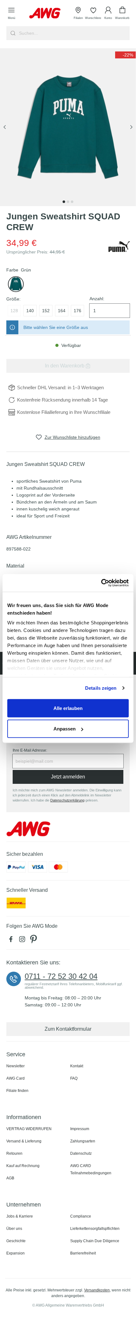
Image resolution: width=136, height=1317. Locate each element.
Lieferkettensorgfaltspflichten (95, 1228)
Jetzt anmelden (68, 776)
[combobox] (74, 33)
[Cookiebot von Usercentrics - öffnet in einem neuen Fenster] (101, 583)
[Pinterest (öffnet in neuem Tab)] (34, 940)
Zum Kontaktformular (68, 1029)
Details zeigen (100, 688)
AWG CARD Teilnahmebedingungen (90, 1169)
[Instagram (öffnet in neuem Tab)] (23, 940)
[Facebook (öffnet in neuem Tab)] (12, 940)
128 (14, 310)
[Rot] (16, 284)
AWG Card (15, 1078)
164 (61, 310)
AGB (10, 1178)
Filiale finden (17, 1090)
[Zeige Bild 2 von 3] (68, 201)
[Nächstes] (131, 127)
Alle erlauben (68, 708)
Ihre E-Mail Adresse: (30, 750)
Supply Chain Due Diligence (94, 1241)
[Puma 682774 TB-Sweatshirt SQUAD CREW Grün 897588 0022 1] (68, 127)
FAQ (73, 1078)
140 (30, 310)
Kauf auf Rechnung (23, 1166)
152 (46, 310)
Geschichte (16, 1241)
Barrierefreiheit (83, 1253)
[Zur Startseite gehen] (45, 13)
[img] (125, 54)
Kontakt (76, 1066)
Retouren (14, 1153)
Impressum (79, 1129)
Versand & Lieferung (23, 1141)
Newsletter (15, 1066)
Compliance (80, 1216)
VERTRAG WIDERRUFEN (29, 1129)
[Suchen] (12, 33)
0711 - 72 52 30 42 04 (61, 976)
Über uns (14, 1228)
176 (77, 310)
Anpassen (64, 728)
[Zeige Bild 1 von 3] (64, 201)
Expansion (15, 1253)
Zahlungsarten (82, 1141)
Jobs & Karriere (19, 1216)
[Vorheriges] (4, 127)
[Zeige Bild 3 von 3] (72, 201)
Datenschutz (81, 1153)
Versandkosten (97, 1290)
